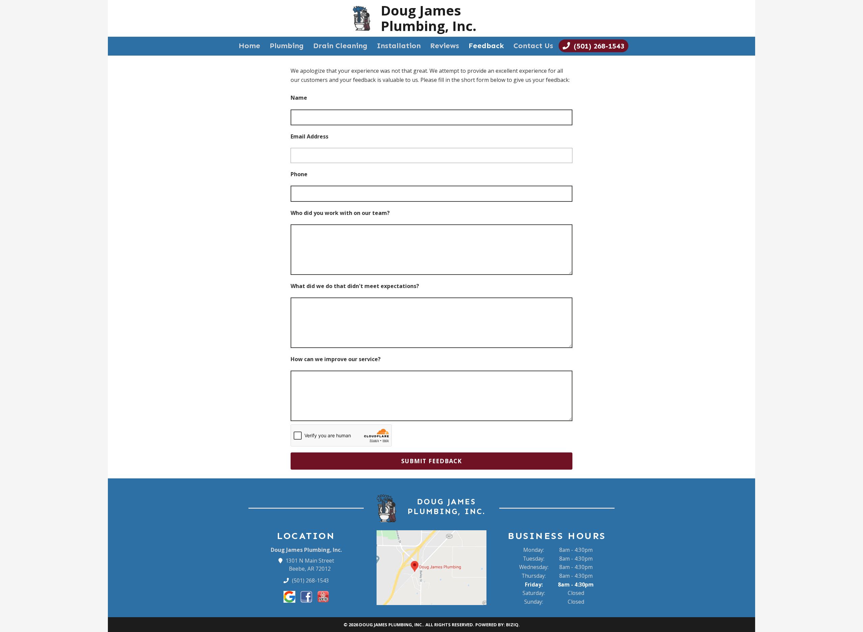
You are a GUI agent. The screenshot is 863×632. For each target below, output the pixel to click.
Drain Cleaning (340, 45)
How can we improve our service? (336, 359)
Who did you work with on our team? (340, 213)
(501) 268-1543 (310, 580)
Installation (399, 45)
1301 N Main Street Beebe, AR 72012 (310, 564)
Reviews (444, 45)
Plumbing (287, 45)
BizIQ (512, 625)
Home (249, 45)
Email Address (309, 136)
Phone (299, 174)
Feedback (486, 45)
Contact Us (533, 45)
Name (299, 97)
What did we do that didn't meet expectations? (355, 286)
